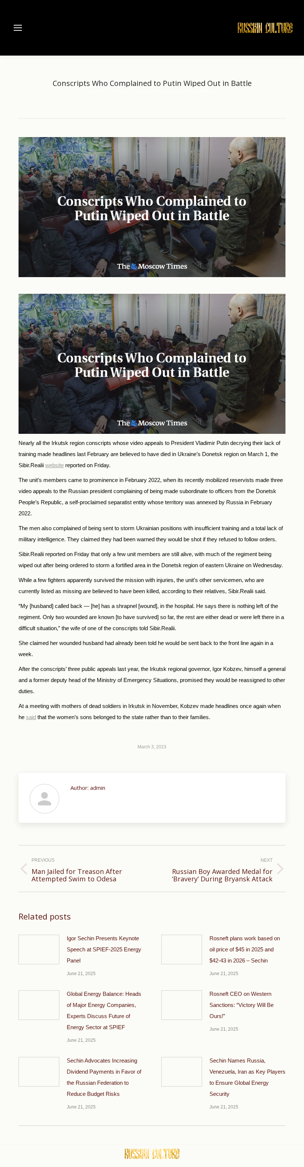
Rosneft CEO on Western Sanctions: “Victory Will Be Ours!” (241, 1005)
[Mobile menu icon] (17, 27)
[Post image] (39, 949)
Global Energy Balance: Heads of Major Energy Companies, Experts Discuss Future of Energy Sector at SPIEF (104, 1010)
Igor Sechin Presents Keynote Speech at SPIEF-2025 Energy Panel (104, 949)
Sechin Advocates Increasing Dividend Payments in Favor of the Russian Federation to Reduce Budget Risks (104, 1077)
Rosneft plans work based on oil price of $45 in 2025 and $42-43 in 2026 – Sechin (244, 949)
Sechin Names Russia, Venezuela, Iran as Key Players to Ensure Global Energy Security (247, 1077)
